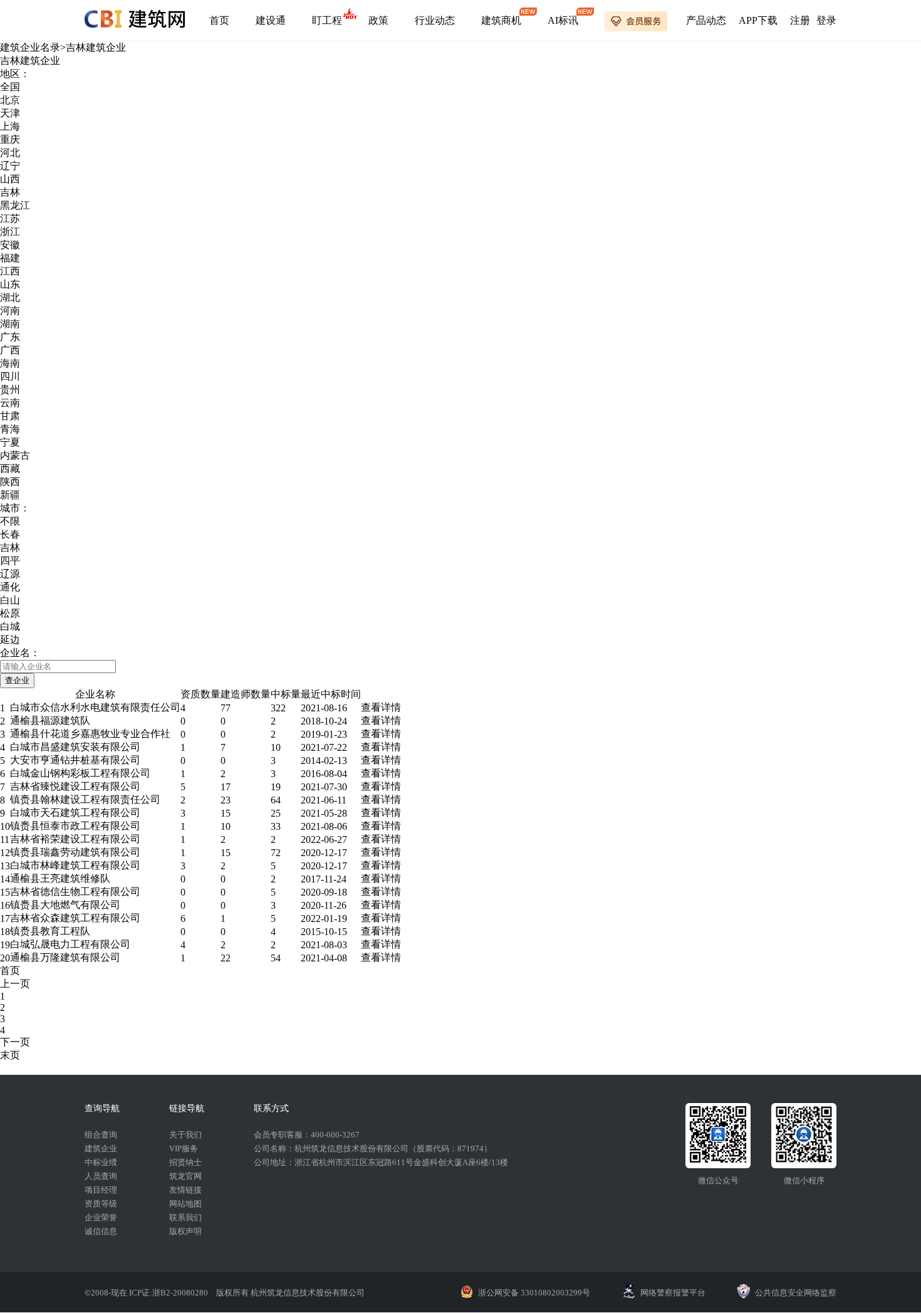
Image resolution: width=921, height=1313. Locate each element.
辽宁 (10, 165)
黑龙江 (15, 205)
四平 (10, 560)
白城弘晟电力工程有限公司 (70, 944)
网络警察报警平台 (672, 1292)
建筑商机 (501, 20)
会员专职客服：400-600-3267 (307, 1134)
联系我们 (185, 1217)
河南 (10, 310)
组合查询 (101, 1134)
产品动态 (706, 20)
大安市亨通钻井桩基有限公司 (75, 760)
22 (226, 958)
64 (276, 800)
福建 (10, 258)
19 (276, 787)
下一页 (15, 1042)
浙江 (10, 231)
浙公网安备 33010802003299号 (534, 1292)
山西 (10, 179)
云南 (10, 402)
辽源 (10, 573)
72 (276, 852)
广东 (10, 337)
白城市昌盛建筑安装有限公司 (75, 746)
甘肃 (10, 416)
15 (226, 813)
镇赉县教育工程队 (50, 931)
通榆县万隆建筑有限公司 (65, 957)
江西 (10, 271)
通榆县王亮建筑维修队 (60, 878)
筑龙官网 (185, 1176)
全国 (10, 86)
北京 (10, 100)
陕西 (10, 481)
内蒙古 (15, 455)
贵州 (10, 389)
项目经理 (101, 1190)
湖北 (10, 297)
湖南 (10, 323)
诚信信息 (101, 1231)
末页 (10, 1055)
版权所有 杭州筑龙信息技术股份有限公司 (290, 1292)
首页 (219, 20)
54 (276, 958)
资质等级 (101, 1203)
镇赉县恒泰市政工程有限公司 (75, 825)
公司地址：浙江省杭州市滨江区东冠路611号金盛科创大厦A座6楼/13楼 (381, 1162)
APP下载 (758, 20)
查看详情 (381, 707)
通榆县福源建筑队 (50, 720)
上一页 (15, 983)
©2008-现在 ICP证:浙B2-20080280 (147, 1292)
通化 (10, 587)
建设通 (271, 20)
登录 (826, 20)
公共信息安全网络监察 (795, 1292)
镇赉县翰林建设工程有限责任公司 (85, 799)
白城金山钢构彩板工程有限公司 (80, 773)
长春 (10, 534)
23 (226, 800)
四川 (10, 376)
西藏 (10, 468)
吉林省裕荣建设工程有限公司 (75, 839)
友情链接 (185, 1190)
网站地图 (185, 1203)
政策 (378, 20)
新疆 (10, 494)
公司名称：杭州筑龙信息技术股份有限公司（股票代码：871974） (373, 1148)
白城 (10, 626)
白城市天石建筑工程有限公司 (75, 812)
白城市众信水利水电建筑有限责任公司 (95, 707)
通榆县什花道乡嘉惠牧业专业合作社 (90, 733)
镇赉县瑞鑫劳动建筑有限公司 (75, 852)
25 (276, 813)
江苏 (10, 218)
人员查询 (101, 1176)
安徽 (10, 244)
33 (276, 826)
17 (226, 787)
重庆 (10, 139)
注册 (800, 20)
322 (278, 708)
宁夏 (10, 442)
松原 (10, 613)
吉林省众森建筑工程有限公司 (75, 918)
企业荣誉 (101, 1217)
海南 (10, 363)
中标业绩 (101, 1162)
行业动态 (435, 20)
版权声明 (185, 1231)
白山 (10, 600)
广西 (10, 350)
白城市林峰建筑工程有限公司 (75, 865)
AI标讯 (563, 20)
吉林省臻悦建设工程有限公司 (75, 786)
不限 (10, 521)
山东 (10, 284)
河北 (10, 152)
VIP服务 (183, 1148)
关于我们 (185, 1134)
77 (226, 708)
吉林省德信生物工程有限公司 (75, 891)
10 (276, 747)
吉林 (10, 192)
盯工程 (327, 20)
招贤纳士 (185, 1162)
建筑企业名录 (30, 47)
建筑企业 (101, 1148)
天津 (10, 113)
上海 (10, 126)
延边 (10, 639)
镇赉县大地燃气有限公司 (65, 904)
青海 (10, 429)
